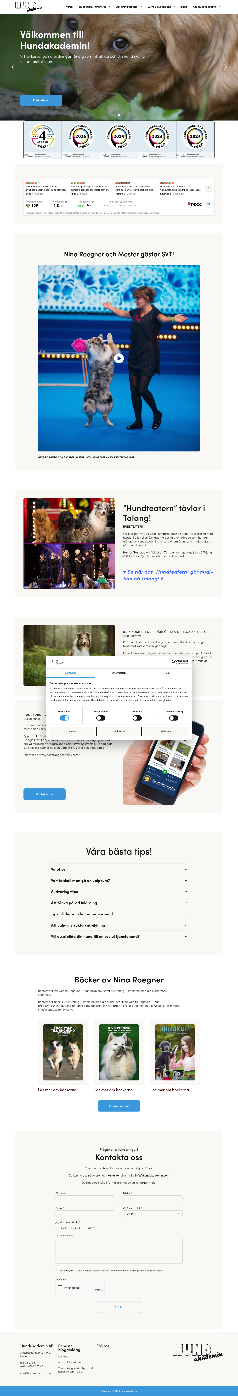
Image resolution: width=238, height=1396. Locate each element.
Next (225, 67)
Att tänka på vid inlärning (74, 902)
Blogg (183, 6)
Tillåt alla (166, 731)
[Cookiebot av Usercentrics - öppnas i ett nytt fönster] (174, 662)
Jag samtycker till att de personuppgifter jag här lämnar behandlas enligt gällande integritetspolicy (111, 1270)
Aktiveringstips (64, 891)
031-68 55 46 (35, 1366)
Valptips (58, 869)
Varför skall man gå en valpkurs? (80, 880)
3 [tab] (125, 115)
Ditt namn (61, 1193)
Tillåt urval (119, 731)
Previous (13, 67)
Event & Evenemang (159, 6)
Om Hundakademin (204, 6)
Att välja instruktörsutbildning (78, 925)
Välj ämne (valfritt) (132, 1208)
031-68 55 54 (111, 1175)
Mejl (73, 1227)
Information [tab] (119, 672)
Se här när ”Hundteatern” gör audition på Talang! (168, 575)
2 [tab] (119, 115)
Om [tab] (167, 672)
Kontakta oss (41, 100)
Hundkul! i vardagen (70, 1362)
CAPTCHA (61, 1279)
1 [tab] (113, 115)
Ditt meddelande (64, 1235)
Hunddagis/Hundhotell (92, 6)
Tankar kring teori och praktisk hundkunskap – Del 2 (75, 1369)
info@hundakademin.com (152, 1175)
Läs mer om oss (119, 1106)
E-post (60, 1208)
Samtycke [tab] (70, 672)
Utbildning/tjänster (126, 6)
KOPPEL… (63, 1356)
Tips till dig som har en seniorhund (82, 913)
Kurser (69, 6)
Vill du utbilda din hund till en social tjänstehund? (95, 936)
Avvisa (72, 731)
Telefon (127, 1193)
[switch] (100, 718)
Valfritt (88, 1227)
